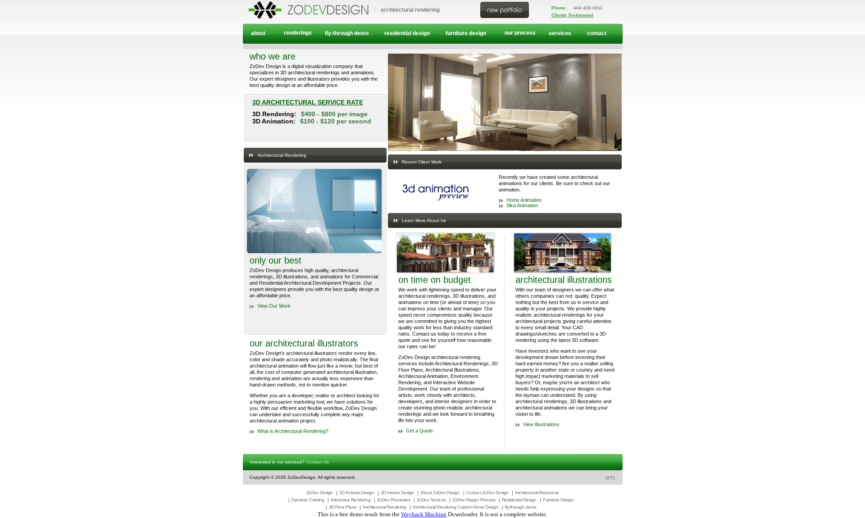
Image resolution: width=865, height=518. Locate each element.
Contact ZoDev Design (487, 492)
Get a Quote (419, 430)
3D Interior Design (397, 492)
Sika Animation (522, 205)
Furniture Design (558, 499)
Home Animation (524, 200)
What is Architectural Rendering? (292, 431)
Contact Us (317, 461)
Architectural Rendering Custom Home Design (455, 506)
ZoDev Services (431, 499)
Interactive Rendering (351, 499)
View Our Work (274, 306)
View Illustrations (541, 424)
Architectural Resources (537, 492)
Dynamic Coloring (307, 499)
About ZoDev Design (440, 492)
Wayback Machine (423, 514)
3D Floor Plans (342, 506)
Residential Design (519, 499)
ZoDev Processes (393, 499)
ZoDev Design (319, 492)
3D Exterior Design (356, 492)
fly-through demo (521, 506)
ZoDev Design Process (473, 499)
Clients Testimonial (572, 15)
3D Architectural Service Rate (307, 102)
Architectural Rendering (384, 506)
